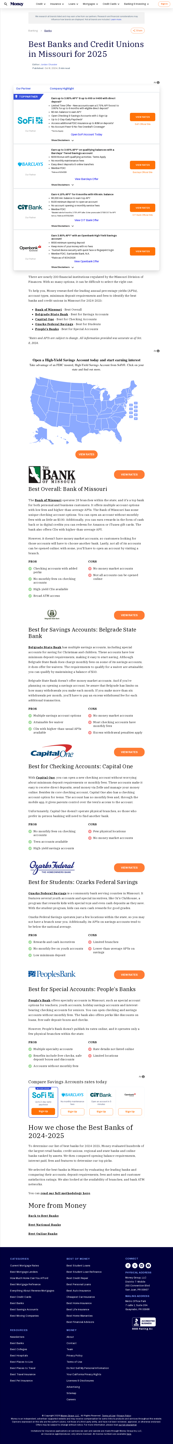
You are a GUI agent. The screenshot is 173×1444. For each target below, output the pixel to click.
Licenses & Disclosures (80, 1380)
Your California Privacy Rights (84, 1374)
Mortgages (89, 4)
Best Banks (17, 1303)
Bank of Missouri (48, 309)
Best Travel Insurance (23, 1374)
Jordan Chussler (49, 64)
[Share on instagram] (141, 1265)
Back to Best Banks (43, 1216)
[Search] (6, 4)
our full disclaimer (128, 1425)
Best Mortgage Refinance (25, 1284)
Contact (72, 1343)
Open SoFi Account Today (86, 134)
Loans (72, 4)
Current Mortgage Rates (24, 1265)
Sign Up (43, 1111)
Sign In (164, 4)
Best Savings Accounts (24, 1309)
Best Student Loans (78, 1265)
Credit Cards (110, 4)
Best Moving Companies (24, 1316)
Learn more (116, 19)
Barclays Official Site (142, 172)
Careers (71, 1399)
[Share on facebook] (128, 1265)
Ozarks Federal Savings (47, 893)
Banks (48, 30)
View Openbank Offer (86, 261)
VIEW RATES (143, 117)
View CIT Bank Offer (87, 220)
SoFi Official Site (143, 124)
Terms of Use (74, 1362)
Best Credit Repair (77, 1278)
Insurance (55, 4)
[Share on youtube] (148, 1265)
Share (139, 30)
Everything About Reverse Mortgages (32, 1290)
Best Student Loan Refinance (84, 1272)
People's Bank (39, 1000)
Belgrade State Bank (44, 647)
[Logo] (17, 4)
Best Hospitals (19, 1355)
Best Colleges (18, 1349)
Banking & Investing (135, 4)
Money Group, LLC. (70, 1416)
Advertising (73, 1387)
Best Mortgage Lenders (24, 1272)
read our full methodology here (65, 1193)
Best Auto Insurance (79, 1290)
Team (70, 1349)
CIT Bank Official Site (142, 215)
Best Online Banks (43, 1234)
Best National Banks (44, 1225)
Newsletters (17, 1337)
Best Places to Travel (22, 1368)
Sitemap (71, 1393)
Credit (39, 4)
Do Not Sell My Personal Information (88, 1368)
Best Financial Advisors (80, 1322)
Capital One (45, 777)
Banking (33, 30)
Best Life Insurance (78, 1309)
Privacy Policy (75, 1355)
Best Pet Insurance (21, 1380)
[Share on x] (135, 1265)
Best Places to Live (21, 1362)
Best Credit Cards (20, 1297)
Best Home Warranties (80, 1316)
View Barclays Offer (86, 179)
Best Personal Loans (79, 1284)
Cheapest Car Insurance (81, 1297)
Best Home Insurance (79, 1303)
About (70, 1337)
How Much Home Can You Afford (29, 1278)
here (129, 1434)
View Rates (86, 454)
